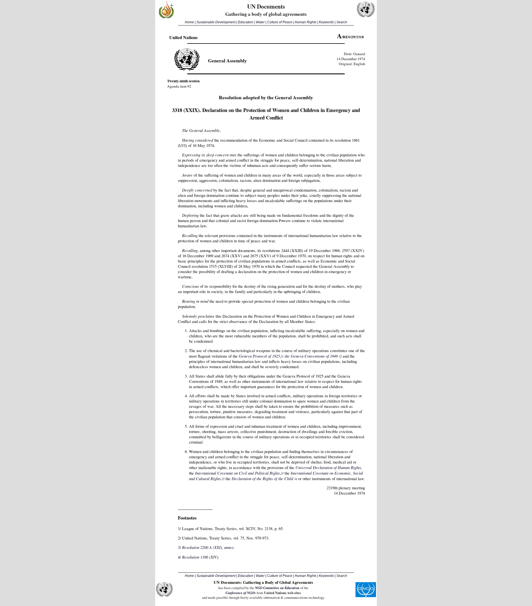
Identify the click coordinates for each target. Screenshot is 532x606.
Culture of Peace (279, 22)
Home (189, 22)
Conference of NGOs (241, 592)
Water (260, 22)
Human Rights (305, 22)
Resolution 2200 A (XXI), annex (208, 547)
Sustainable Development (216, 22)
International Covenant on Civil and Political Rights (237, 473)
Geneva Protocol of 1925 (259, 356)
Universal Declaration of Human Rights (328, 467)
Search (341, 22)
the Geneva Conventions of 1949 (311, 356)
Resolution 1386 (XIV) (200, 557)
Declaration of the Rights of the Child (262, 478)
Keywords (326, 22)
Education (245, 22)
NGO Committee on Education (277, 587)
